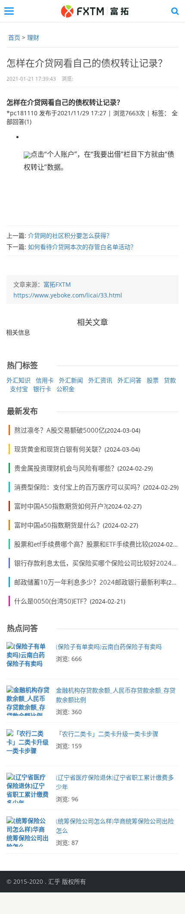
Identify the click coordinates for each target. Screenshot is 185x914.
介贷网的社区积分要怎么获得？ (70, 235)
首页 (14, 37)
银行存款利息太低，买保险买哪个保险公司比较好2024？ (96, 563)
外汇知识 (18, 380)
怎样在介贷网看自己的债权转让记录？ (86, 62)
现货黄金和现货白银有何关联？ (59, 449)
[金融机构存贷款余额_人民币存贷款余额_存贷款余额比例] (27, 703)
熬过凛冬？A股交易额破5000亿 (59, 430)
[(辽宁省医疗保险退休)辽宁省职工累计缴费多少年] (27, 790)
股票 (153, 380)
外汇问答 (129, 380)
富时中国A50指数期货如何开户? (60, 506)
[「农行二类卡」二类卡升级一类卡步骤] (27, 746)
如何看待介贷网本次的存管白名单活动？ (82, 247)
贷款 (170, 380)
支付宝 (19, 389)
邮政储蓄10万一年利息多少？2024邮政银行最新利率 (90, 582)
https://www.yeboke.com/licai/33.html (67, 295)
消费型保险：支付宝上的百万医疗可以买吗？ (78, 487)
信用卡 (45, 380)
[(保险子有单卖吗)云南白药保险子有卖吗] (27, 659)
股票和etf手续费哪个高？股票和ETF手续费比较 (81, 544)
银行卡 (42, 389)
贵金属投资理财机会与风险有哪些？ (65, 468)
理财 (33, 37)
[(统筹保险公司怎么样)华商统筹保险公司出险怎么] (27, 833)
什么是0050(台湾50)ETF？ (52, 601)
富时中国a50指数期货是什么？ (58, 525)
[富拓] (94, 11)
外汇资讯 (100, 380)
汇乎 (54, 881)
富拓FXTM (57, 284)
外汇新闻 (71, 380)
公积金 (65, 389)
